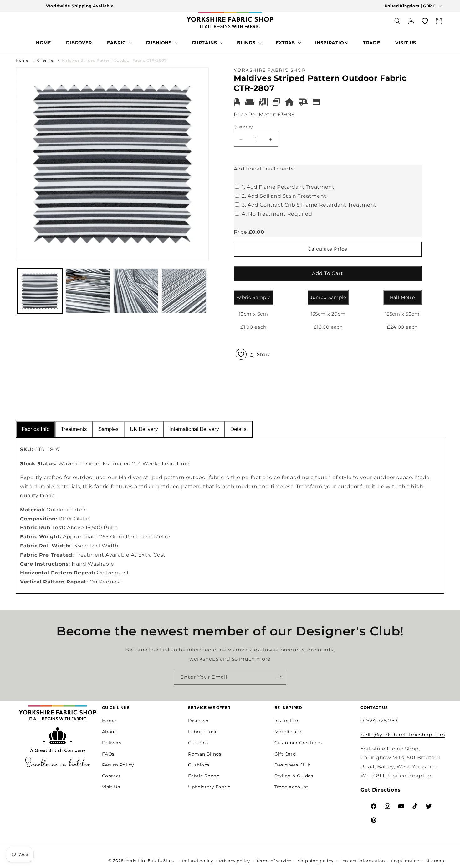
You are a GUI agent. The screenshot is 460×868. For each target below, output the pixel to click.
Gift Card (285, 753)
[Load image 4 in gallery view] (184, 291)
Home (22, 60)
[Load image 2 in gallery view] (87, 291)
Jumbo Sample (328, 297)
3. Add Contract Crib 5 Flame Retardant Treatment (309, 205)
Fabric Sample (253, 297)
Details (238, 429)
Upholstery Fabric (209, 786)
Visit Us (111, 786)
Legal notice (405, 860)
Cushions (199, 764)
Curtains (198, 742)
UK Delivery (144, 429)
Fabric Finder (204, 731)
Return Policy (118, 764)
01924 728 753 (378, 720)
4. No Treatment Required (277, 214)
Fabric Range (203, 775)
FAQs (108, 753)
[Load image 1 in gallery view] (39, 291)
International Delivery (194, 429)
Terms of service (274, 860)
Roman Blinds (204, 753)
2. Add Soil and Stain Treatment (284, 196)
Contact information (362, 860)
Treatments (74, 429)
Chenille (45, 60)
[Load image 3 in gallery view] (135, 291)
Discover (198, 720)
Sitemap (434, 860)
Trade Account (291, 786)
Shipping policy (316, 860)
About (109, 731)
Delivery (112, 742)
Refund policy (197, 860)
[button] (118, 42)
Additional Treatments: (264, 169)
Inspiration (287, 720)
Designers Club (292, 764)
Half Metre (402, 297)
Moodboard (287, 731)
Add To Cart (327, 273)
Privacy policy (234, 860)
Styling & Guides (293, 775)
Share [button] (263, 354)
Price (240, 232)
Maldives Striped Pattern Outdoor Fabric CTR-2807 (114, 60)
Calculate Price (327, 249)
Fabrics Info (35, 429)
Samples (108, 429)
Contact (111, 775)
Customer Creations (298, 742)
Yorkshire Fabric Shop (150, 860)
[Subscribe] (279, 677)
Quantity (243, 126)
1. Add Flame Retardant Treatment (288, 187)
